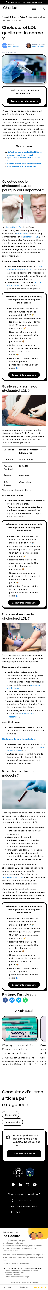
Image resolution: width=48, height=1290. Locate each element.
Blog (14, 17)
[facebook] (5, 1000)
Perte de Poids (12, 1122)
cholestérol (22, 233)
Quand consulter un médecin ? (21, 166)
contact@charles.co (26, 1206)
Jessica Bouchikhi (13, 46)
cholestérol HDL (30, 236)
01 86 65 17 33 (23, 1200)
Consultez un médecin (24, 1153)
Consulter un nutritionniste (24, 100)
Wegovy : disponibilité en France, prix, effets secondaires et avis (18, 1049)
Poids (22, 17)
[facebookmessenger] (12, 1000)
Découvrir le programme (24, 374)
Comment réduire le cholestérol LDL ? (25, 163)
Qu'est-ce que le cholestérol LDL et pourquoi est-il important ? (24, 153)
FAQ (18, 1212)
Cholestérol (10, 1114)
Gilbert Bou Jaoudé (38, 46)
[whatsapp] (25, 1000)
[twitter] (18, 1000)
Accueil (5, 17)
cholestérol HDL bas (13, 877)
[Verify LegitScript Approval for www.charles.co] (30, 1175)
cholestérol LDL (13, 227)
